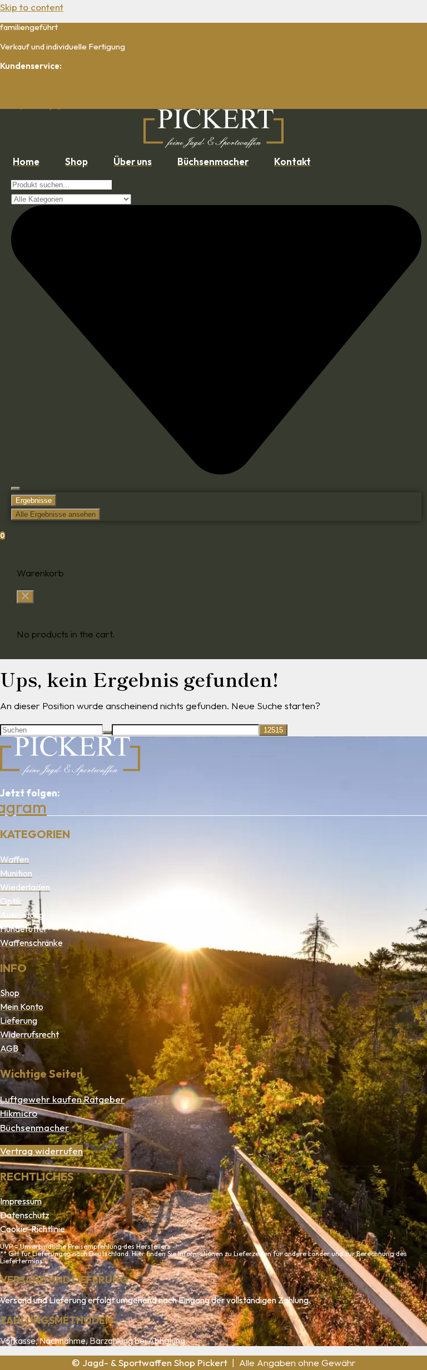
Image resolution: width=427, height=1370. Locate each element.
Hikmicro (18, 1113)
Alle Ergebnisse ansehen (56, 514)
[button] (25, 597)
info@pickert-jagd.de (38, 104)
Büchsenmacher (34, 1127)
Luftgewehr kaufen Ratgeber (62, 1099)
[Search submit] (15, 488)
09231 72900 (25, 85)
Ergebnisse (34, 500)
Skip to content (31, 7)
